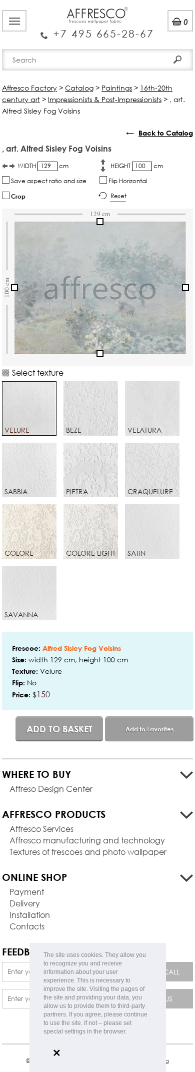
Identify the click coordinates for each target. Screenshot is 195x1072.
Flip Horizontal (127, 181)
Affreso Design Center (51, 788)
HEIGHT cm (136, 166)
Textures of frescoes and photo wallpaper (88, 851)
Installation (30, 914)
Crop (18, 196)
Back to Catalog (165, 133)
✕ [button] (56, 1052)
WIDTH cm (43, 166)
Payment (27, 891)
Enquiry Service (97, 30)
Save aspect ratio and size (48, 181)
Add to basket (59, 728)
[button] (129, 1032)
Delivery (25, 903)
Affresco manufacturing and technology (87, 840)
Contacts (27, 926)
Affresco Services (42, 828)
